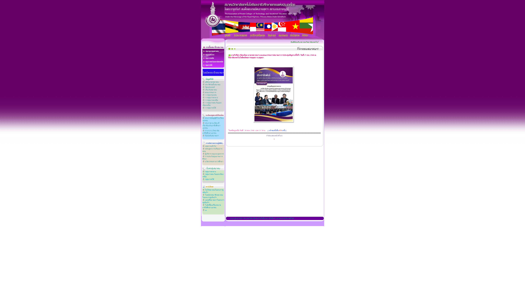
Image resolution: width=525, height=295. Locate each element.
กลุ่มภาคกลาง (210, 172)
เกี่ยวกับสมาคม (211, 90)
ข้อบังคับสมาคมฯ (211, 136)
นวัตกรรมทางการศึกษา (214, 161)
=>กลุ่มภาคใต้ (210, 108)
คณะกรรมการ (210, 92)
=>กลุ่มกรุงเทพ (211, 95)
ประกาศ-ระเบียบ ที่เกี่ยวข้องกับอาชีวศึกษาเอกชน (211, 125)
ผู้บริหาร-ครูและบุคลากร (214, 154)
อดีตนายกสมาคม (212, 82)
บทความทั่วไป (210, 146)
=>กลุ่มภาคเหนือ (211, 100)
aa (206, 210)
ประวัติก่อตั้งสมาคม (212, 85)
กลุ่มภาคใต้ (209, 179)
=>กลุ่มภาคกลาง (211, 98)
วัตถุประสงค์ (210, 87)
